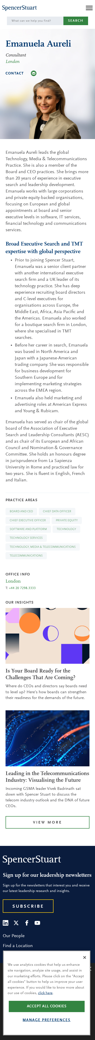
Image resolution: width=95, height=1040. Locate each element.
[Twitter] (16, 923)
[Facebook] (27, 923)
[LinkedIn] (5, 923)
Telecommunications (26, 555)
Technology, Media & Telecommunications (43, 546)
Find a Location (18, 946)
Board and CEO (21, 511)
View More (47, 823)
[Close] (85, 957)
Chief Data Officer (57, 511)
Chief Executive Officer (28, 520)
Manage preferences (47, 1020)
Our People (13, 936)
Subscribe (28, 906)
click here (45, 993)
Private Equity (67, 520)
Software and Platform (28, 529)
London (13, 61)
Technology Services (26, 537)
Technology (66, 529)
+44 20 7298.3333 (22, 588)
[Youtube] (37, 923)
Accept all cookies (47, 1006)
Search (75, 21)
